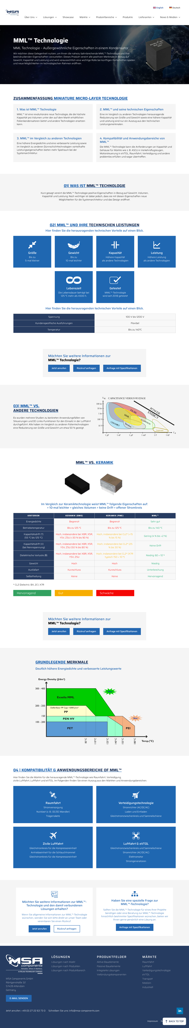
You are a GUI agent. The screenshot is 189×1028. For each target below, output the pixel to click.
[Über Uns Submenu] (37, 17)
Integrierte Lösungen (108, 970)
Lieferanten (145, 17)
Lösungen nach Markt (63, 962)
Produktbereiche (105, 17)
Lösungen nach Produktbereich (68, 970)
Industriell (147, 987)
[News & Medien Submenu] (180, 17)
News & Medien (168, 17)
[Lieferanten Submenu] (154, 17)
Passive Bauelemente (108, 966)
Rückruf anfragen (86, 368)
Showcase (68, 17)
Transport (147, 979)
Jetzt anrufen (59, 368)
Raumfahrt (148, 962)
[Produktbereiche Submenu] (117, 17)
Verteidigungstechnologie (156, 970)
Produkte (128, 17)
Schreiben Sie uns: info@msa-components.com (73, 1010)
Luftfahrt (147, 966)
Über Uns (30, 17)
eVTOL (146, 974)
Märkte (84, 17)
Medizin (146, 983)
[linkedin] (180, 1011)
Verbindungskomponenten (111, 974)
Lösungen (48, 17)
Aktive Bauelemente (108, 962)
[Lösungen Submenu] (57, 17)
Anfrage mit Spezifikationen (122, 368)
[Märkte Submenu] (90, 17)
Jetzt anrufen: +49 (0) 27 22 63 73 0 (25, 1010)
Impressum (152, 1021)
